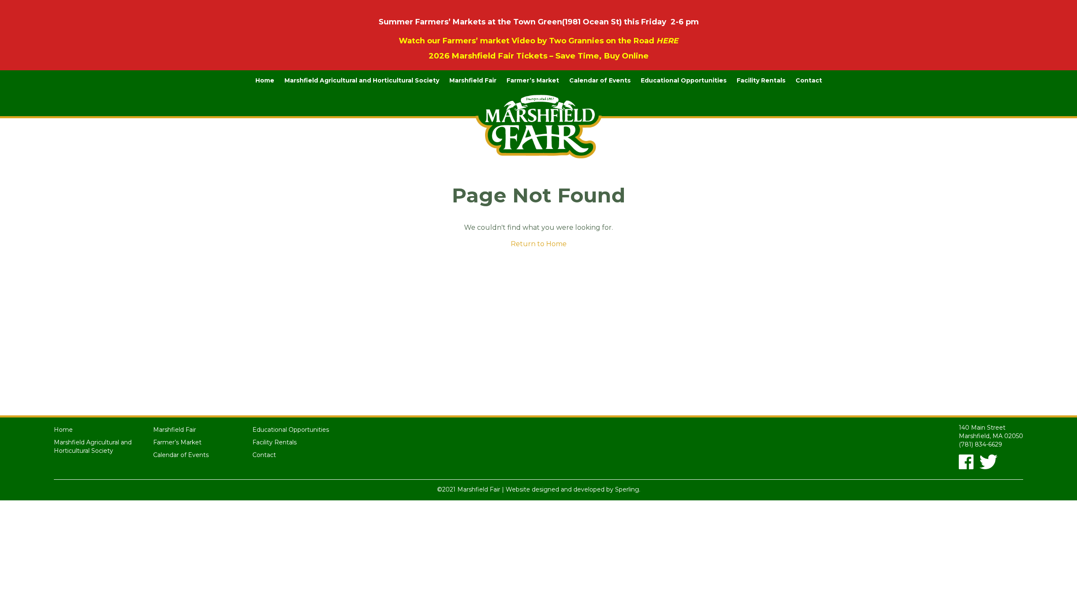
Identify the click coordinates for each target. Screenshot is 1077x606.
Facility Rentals (761, 80)
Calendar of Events (600, 80)
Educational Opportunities (684, 80)
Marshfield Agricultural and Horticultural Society (361, 80)
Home (264, 80)
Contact (809, 80)
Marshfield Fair (472, 80)
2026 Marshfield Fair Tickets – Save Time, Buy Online (539, 56)
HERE (667, 40)
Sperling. (627, 489)
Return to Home (539, 244)
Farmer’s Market (533, 80)
